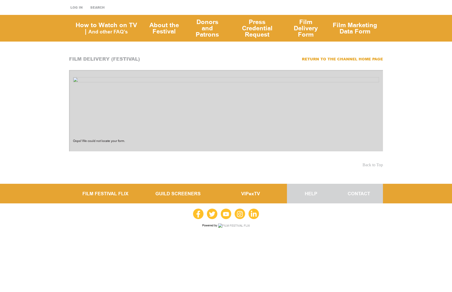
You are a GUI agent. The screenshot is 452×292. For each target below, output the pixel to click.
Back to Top (373, 165)
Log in (76, 7)
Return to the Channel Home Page (342, 59)
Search (97, 7)
